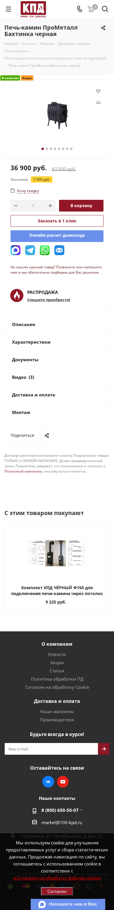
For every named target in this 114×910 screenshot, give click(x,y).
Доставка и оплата (57, 701)
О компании (57, 644)
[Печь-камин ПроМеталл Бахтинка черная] (57, 116)
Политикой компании (23, 471)
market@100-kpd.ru (62, 822)
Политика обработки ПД (57, 679)
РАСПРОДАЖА (42, 292)
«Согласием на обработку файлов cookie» (57, 878)
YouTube (63, 782)
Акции (57, 662)
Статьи (57, 671)
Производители (57, 719)
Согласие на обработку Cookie (57, 687)
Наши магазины (57, 711)
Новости (57, 654)
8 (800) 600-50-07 (60, 810)
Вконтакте (48, 782)
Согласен (57, 891)
